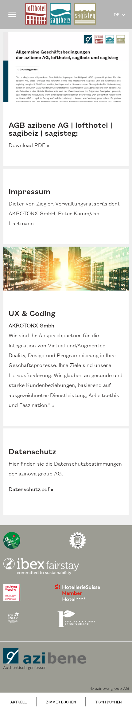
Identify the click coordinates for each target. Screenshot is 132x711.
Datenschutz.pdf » (31, 489)
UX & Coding (32, 314)
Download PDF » (29, 145)
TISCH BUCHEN (108, 702)
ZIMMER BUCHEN (61, 702)
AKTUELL (18, 702)
